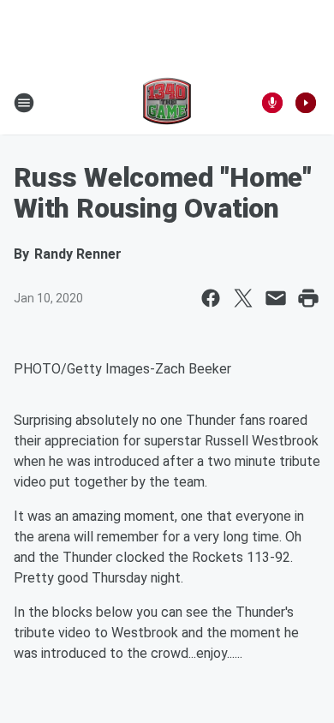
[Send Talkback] (272, 103)
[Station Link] (167, 102)
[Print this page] (308, 298)
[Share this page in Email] (276, 298)
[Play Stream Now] (305, 103)
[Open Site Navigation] (24, 103)
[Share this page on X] (243, 298)
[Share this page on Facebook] (211, 298)
